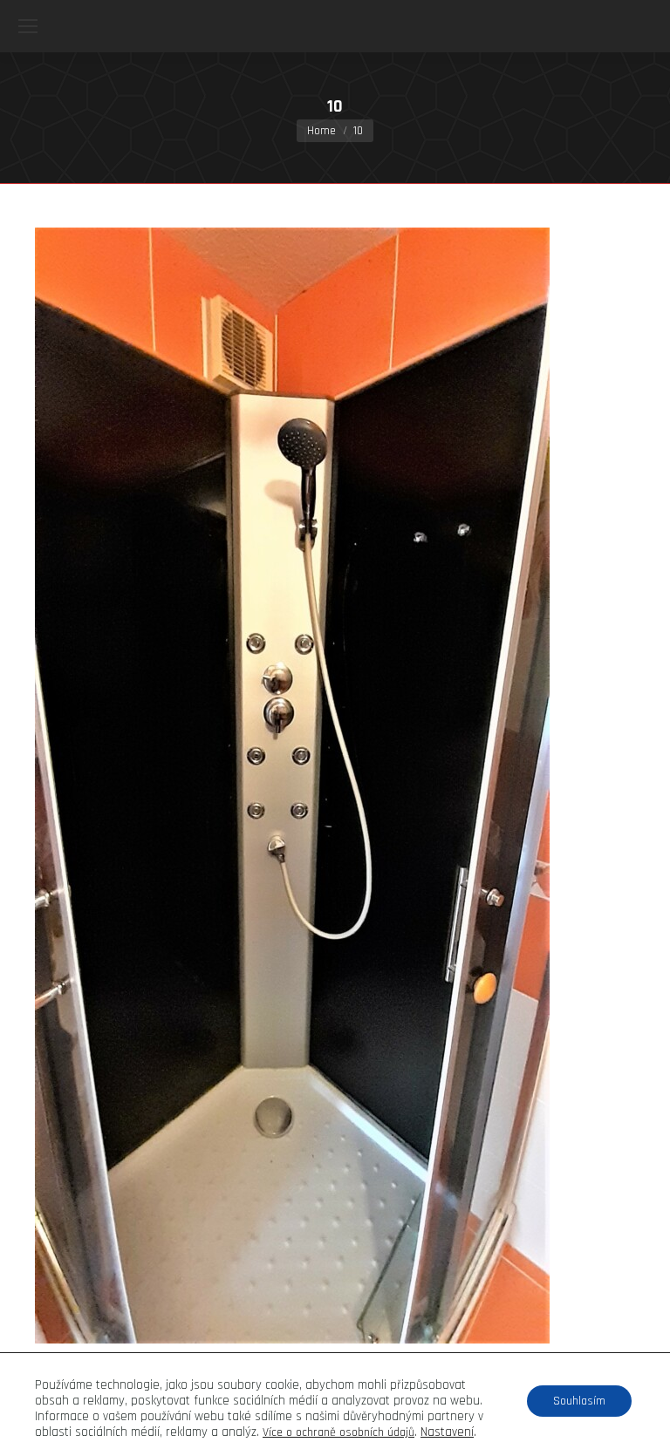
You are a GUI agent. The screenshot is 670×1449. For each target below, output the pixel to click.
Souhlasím (579, 1401)
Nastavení (447, 1432)
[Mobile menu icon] (27, 26)
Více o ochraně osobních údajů (338, 1432)
